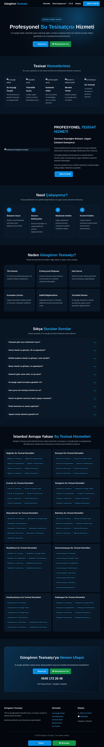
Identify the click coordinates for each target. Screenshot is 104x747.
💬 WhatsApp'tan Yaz (60, 44)
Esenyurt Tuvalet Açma (63, 473)
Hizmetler (46, 3)
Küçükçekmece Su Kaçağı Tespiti (18, 607)
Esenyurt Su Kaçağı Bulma (64, 463)
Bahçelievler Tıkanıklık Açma (17, 528)
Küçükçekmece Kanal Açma (38, 627)
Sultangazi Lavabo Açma (64, 612)
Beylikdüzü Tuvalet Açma (15, 568)
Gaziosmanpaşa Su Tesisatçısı (66, 553)
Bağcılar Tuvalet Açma (15, 473)
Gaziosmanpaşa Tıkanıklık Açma (66, 568)
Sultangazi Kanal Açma (82, 617)
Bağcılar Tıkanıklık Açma (35, 463)
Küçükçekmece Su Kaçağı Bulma (18, 612)
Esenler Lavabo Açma (15, 498)
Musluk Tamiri (57, 723)
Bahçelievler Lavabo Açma (37, 528)
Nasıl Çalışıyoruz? (59, 3)
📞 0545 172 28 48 (91, 3)
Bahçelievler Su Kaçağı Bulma (17, 523)
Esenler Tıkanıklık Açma (34, 493)
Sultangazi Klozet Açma (82, 612)
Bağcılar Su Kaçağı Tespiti (33, 458)
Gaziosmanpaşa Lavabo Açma (66, 573)
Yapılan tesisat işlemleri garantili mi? (24, 414)
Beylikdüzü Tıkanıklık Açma (37, 558)
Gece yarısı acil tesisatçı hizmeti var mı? (25, 390)
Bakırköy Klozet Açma (81, 528)
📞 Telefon (40, 743)
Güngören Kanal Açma (82, 503)
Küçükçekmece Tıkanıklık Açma (18, 617)
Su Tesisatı (56, 726)
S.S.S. (71, 3)
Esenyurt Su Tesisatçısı (63, 458)
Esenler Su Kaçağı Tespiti (33, 488)
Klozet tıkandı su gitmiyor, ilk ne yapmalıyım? (27, 350)
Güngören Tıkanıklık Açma (85, 493)
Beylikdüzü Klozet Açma (34, 563)
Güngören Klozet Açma (82, 498)
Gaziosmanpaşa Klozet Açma (65, 577)
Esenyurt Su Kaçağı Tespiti (82, 458)
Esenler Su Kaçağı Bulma (16, 493)
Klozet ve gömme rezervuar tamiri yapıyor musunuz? (30, 398)
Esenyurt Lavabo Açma (63, 468)
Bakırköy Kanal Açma (80, 533)
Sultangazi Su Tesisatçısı (64, 603)
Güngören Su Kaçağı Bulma (65, 493)
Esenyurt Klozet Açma (81, 468)
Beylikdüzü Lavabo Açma (16, 563)
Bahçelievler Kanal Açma (15, 538)
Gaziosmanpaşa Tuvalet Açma (66, 582)
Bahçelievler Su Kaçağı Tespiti (37, 518)
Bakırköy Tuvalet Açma (63, 533)
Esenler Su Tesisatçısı (15, 488)
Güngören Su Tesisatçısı (64, 488)
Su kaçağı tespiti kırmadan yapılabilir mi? (25, 382)
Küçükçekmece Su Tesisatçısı (17, 603)
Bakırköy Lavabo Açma (63, 528)
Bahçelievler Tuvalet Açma (35, 533)
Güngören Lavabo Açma (64, 498)
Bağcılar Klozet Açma (32, 468)
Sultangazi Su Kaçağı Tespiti (84, 603)
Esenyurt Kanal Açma (81, 473)
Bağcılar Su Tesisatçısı (15, 458)
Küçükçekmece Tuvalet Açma (17, 627)
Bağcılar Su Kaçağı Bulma (16, 463)
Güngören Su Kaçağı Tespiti (84, 488)
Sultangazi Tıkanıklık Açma (86, 607)
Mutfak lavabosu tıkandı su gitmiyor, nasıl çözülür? (29, 358)
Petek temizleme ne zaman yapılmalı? (24, 406)
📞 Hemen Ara (40, 44)
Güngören (16, 3)
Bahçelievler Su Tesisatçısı (16, 518)
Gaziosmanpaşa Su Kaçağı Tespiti (67, 558)
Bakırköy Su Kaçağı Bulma (64, 523)
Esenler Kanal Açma (30, 503)
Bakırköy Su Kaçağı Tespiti (82, 518)
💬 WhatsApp (83, 716)
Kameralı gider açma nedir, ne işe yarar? (25, 374)
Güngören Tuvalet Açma (64, 503)
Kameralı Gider (57, 720)
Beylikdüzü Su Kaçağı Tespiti (36, 553)
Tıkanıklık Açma (57, 716)
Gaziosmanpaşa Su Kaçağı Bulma (67, 563)
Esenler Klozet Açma (31, 498)
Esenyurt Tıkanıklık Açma (84, 463)
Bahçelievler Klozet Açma (16, 533)
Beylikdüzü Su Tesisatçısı (16, 553)
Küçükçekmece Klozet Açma (38, 622)
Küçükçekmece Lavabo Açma (17, 622)
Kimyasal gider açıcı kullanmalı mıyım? (24, 342)
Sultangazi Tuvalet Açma (64, 617)
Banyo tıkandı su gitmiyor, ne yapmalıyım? (26, 366)
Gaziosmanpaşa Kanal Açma (65, 587)
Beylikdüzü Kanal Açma (34, 568)
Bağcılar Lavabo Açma (15, 468)
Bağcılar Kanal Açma (31, 473)
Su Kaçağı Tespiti (58, 713)
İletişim (78, 3)
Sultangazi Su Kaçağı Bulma (65, 607)
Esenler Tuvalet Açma (14, 503)
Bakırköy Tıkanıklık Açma (84, 523)
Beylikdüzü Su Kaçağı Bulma (17, 558)
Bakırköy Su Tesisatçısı (63, 518)
